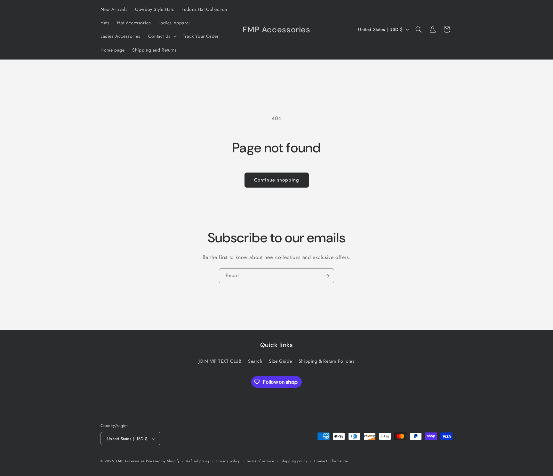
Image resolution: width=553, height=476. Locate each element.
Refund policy (198, 461)
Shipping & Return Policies (327, 361)
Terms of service (260, 461)
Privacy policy (228, 461)
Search (255, 361)
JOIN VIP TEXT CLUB (220, 361)
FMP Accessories (130, 461)
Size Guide (280, 361)
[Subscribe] (327, 275)
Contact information (331, 461)
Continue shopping (276, 179)
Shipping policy (294, 461)
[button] (161, 36)
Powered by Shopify (163, 461)
